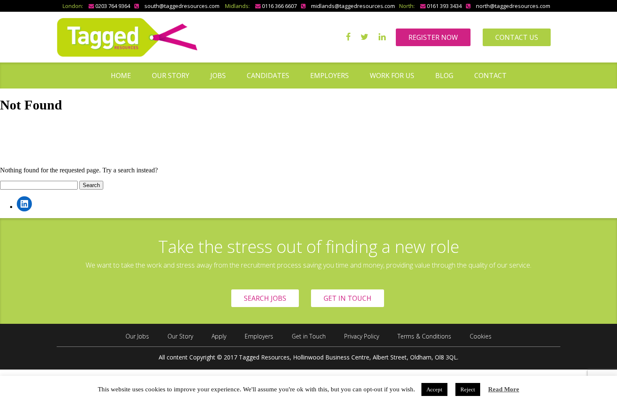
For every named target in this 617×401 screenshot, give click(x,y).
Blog (444, 75)
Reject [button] (467, 389)
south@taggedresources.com (182, 6)
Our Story (170, 75)
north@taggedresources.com (513, 6)
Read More (503, 389)
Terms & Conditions (424, 336)
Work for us (392, 75)
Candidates (268, 75)
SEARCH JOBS (265, 298)
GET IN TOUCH (347, 298)
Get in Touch (309, 336)
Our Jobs (137, 336)
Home (121, 75)
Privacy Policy (361, 336)
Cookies (481, 336)
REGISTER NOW (433, 37)
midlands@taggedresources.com (353, 6)
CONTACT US (516, 37)
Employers (329, 75)
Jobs (218, 75)
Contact (490, 75)
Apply (219, 336)
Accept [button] (434, 389)
